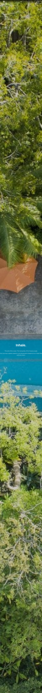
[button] (21, 2)
